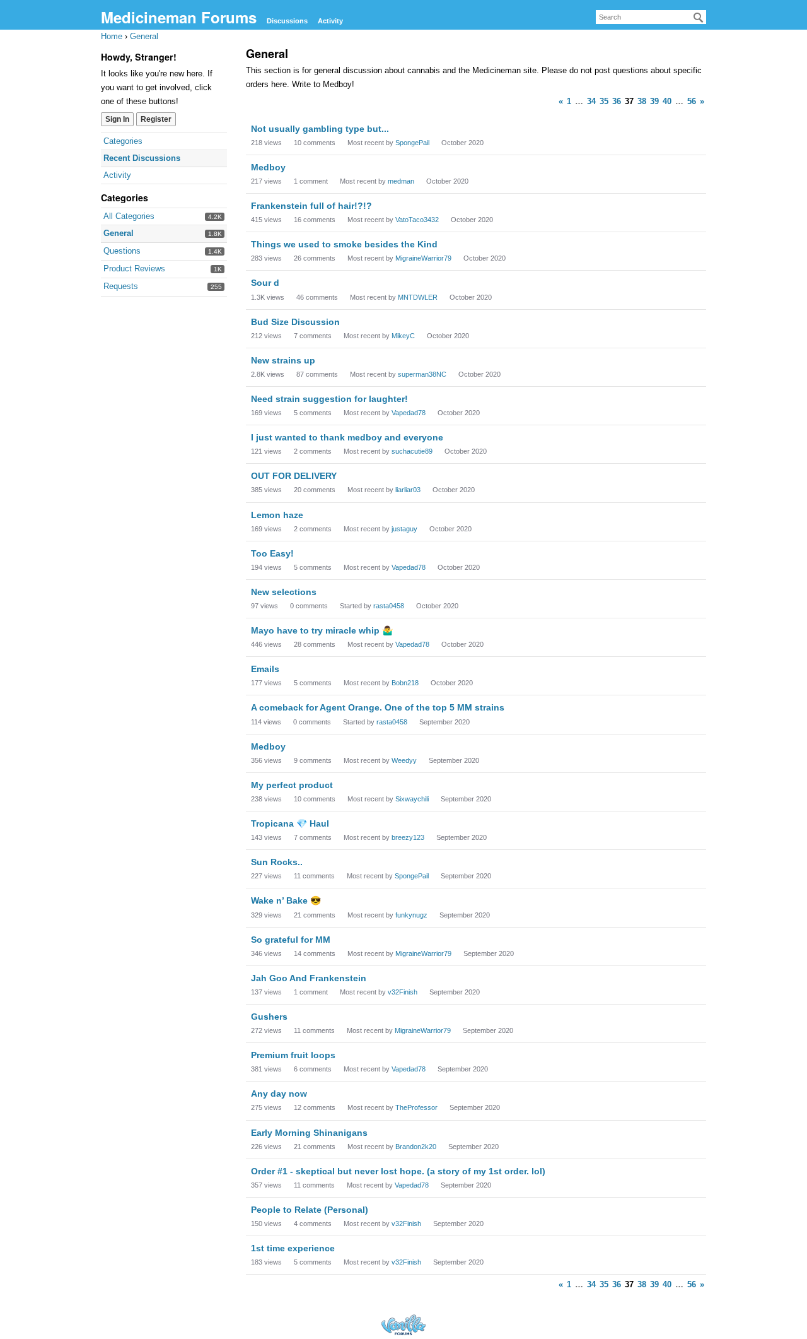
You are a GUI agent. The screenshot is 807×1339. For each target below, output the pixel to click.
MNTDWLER (418, 297)
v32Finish (402, 992)
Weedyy (404, 760)
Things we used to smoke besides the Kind (344, 244)
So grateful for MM (290, 940)
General (118, 233)
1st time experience (293, 1248)
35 (604, 101)
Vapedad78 (409, 412)
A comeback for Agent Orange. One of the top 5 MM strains (377, 707)
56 (691, 101)
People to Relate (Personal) (309, 1210)
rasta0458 (388, 606)
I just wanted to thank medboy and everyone (347, 437)
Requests (120, 286)
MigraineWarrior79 (423, 258)
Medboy (268, 167)
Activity (330, 21)
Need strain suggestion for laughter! (329, 399)
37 (629, 101)
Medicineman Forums (179, 17)
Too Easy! (272, 553)
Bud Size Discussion (295, 322)
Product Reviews (134, 268)
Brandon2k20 (415, 1146)
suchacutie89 (412, 451)
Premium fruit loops (293, 1055)
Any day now (279, 1093)
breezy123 (408, 837)
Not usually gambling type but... (320, 129)
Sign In (117, 119)
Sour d (265, 283)
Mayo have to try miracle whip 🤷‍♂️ (322, 630)
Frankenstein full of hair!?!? (311, 206)
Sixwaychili (412, 799)
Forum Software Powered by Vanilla (403, 1324)
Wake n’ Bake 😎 (286, 900)
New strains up (283, 360)
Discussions (287, 21)
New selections (283, 592)
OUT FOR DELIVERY (294, 476)
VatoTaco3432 (417, 219)
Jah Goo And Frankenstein (308, 978)
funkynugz (411, 915)
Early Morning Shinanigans (309, 1133)
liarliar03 (408, 489)
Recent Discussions (141, 158)
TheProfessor (416, 1107)
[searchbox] (651, 17)
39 (654, 101)
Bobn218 (405, 683)
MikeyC (403, 335)
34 (591, 101)
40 (667, 101)
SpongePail (412, 142)
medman (401, 181)
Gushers (269, 1017)
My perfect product (292, 785)
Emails (265, 669)
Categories (122, 141)
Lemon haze (277, 515)
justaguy (404, 529)
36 (616, 101)
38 (641, 101)
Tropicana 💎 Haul (290, 823)
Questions (122, 251)
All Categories (128, 216)
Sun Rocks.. (277, 862)
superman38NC (422, 374)
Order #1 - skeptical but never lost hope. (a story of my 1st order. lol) (398, 1171)
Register (156, 119)
